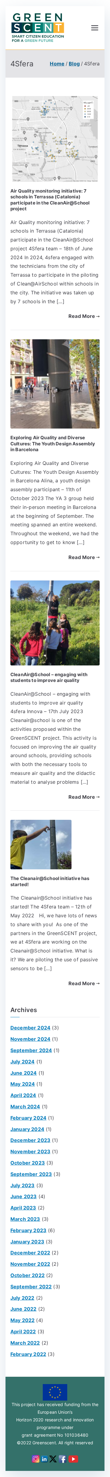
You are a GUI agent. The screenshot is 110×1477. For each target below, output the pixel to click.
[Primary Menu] (95, 28)
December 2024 (30, 1028)
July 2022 (22, 1298)
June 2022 (23, 1309)
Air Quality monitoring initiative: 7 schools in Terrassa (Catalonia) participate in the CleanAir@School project (50, 200)
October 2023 (27, 1163)
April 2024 (23, 1095)
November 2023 (30, 1151)
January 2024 (27, 1129)
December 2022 (30, 1253)
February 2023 (28, 1230)
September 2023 (31, 1174)
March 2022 (25, 1343)
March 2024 (25, 1106)
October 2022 (27, 1275)
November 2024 (30, 1039)
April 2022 (23, 1331)
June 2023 (23, 1196)
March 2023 (25, 1219)
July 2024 (22, 1062)
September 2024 (31, 1050)
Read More (81, 316)
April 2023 (23, 1208)
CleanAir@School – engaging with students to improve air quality (48, 677)
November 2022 (30, 1264)
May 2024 (22, 1084)
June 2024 (23, 1073)
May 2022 (22, 1320)
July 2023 (22, 1185)
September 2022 (31, 1287)
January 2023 (27, 1242)
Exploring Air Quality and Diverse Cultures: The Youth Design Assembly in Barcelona (52, 443)
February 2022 (28, 1354)
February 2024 (28, 1118)
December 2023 (30, 1140)
